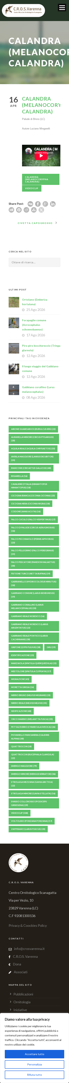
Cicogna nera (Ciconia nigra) (30, 503)
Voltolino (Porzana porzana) (31, 821)
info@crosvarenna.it (29, 948)
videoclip (31, 188)
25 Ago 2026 (35, 309)
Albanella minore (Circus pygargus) (32, 439)
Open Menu (62, 7)
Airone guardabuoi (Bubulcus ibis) (33, 429)
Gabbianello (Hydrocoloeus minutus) (33, 583)
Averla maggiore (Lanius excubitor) (32, 458)
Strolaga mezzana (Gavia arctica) (32, 784)
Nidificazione (21, 711)
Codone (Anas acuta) (26, 511)
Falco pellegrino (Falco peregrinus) (32, 552)
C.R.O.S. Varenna (25, 956)
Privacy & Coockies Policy (28, 925)
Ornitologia (21, 1002)
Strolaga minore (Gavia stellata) (33, 793)
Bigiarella (19, 476)
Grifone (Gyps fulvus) (25, 647)
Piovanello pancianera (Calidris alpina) (30, 737)
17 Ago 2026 (35, 335)
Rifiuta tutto (34, 1074)
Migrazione (20, 679)
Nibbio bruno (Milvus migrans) (30, 695)
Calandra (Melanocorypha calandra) (36, 179)
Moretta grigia (22, 687)
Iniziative (20, 1010)
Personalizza (34, 1064)
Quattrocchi (21, 746)
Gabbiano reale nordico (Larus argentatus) (29, 626)
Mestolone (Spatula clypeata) (31, 671)
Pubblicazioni (23, 994)
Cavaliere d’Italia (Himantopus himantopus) (29, 486)
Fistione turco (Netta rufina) (30, 573)
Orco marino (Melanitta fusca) (32, 719)
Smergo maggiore (24, 766)
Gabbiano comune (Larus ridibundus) (33, 595)
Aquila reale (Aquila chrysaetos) (33, 448)
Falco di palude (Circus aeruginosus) (33, 529)
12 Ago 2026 (35, 356)
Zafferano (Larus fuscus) (28, 829)
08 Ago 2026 (35, 397)
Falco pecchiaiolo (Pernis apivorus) (32, 541)
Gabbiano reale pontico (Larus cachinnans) (29, 637)
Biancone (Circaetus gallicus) (31, 468)
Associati (20, 972)
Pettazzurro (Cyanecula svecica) (33, 727)
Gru (51, 647)
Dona (17, 964)
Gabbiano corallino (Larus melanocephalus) (27, 606)
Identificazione (22, 655)
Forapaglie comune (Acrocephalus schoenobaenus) (34, 325)
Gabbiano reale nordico (27, 616)
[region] (34, 1048)
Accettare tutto (34, 1054)
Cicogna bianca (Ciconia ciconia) (33, 495)
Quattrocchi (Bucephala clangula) (32, 756)
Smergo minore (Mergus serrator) (33, 774)
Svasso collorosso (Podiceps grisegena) (29, 803)
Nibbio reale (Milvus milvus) (29, 703)
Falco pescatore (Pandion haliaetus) (33, 564)
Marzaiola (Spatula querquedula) (34, 663)
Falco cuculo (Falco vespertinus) (33, 519)
